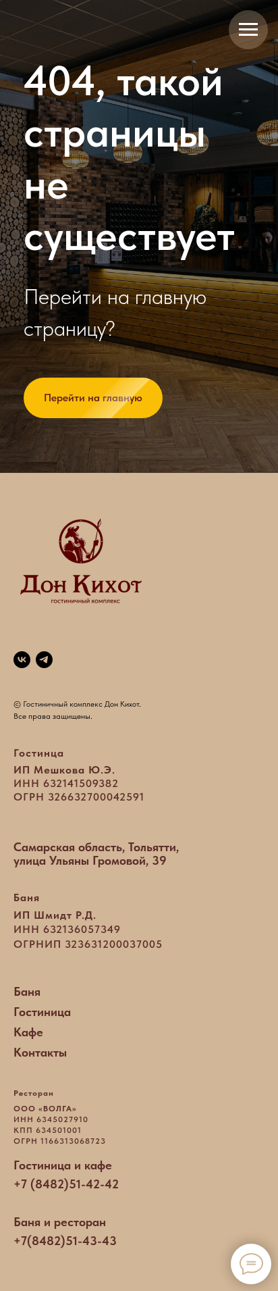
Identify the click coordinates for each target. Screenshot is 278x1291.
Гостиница (42, 1012)
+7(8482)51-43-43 (65, 1241)
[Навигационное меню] (248, 29)
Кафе (28, 1032)
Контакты (40, 1052)
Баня (26, 991)
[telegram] (44, 659)
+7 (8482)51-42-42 (66, 1184)
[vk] (21, 659)
